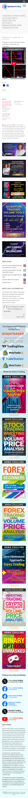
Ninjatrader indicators (7, 125)
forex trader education (17, 136)
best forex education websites (8, 128)
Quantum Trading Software (13, 792)
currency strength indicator (7, 131)
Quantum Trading (16, 37)
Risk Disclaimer (17, 793)
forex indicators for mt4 (19, 133)
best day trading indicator (10, 126)
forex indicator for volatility (18, 131)
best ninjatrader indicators (19, 128)
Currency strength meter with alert (6, 114)
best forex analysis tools (20, 126)
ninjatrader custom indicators (12, 138)
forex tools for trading (8, 136)
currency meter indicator (18, 130)
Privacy (11, 793)
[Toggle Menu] (24, 1)
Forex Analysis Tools (19, 101)
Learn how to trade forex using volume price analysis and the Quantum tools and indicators (7, 104)
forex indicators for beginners (8, 133)
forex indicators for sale (7, 135)
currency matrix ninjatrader (7, 130)
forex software (15, 135)
